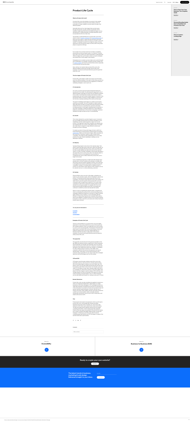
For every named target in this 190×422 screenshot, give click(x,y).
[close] (189, 420)
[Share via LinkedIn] (78, 320)
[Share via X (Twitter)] (75, 320)
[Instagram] (173, 2)
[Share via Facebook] (73, 320)
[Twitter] (176, 2)
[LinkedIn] (177, 2)
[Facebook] (174, 2)
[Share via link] (80, 320)
